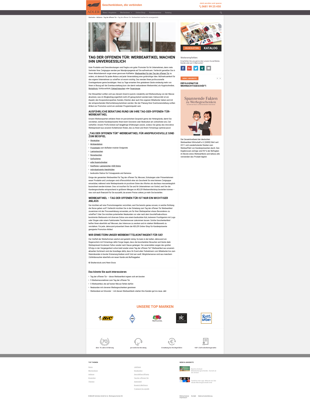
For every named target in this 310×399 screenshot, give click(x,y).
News (90, 367)
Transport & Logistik (141, 389)
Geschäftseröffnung (141, 374)
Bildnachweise (184, 396)
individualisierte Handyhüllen (102, 169)
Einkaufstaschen (118, 88)
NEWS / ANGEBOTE (189, 78)
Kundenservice (155, 13)
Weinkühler (95, 140)
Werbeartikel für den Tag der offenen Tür (152, 73)
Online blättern (192, 48)
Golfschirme (95, 159)
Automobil (138, 382)
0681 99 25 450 (211, 6)
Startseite (92, 17)
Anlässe (99, 17)
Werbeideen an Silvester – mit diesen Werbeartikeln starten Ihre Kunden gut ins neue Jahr (128, 291)
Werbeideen (125, 13)
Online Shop (140, 13)
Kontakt (193, 396)
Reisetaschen (96, 155)
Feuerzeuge (135, 88)
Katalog (168, 13)
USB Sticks (116, 166)
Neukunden (138, 371)
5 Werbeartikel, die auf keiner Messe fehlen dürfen (111, 284)
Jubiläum (137, 367)
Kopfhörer (94, 166)
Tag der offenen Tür (110, 17)
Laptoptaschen (96, 151)
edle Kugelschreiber (98, 162)
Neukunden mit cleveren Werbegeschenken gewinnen (113, 287)
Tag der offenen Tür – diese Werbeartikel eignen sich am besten (117, 276)
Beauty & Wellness (141, 385)
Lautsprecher (105, 166)
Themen (91, 382)
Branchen (92, 378)
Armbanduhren (96, 144)
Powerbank (95, 148)
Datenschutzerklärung (205, 396)
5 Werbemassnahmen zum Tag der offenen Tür (110, 280)
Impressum (183, 397)
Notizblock (93, 88)
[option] (201, 118)
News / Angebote (109, 13)
